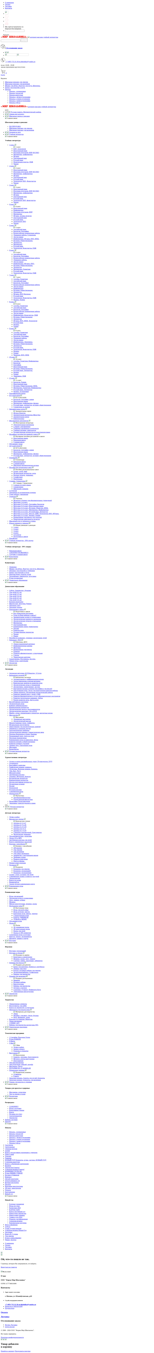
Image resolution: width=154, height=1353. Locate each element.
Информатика (18, 210)
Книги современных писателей (20, 842)
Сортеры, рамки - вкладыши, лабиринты (28, 961)
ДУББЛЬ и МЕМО (20, 919)
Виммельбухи (14, 882)
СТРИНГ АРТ (14, 1023)
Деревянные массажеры (21, 719)
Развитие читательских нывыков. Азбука (28, 698)
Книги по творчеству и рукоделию (21, 1007)
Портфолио (13, 538)
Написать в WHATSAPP (14, 1306)
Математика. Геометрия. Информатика (27, 388)
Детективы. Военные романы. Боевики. (23, 769)
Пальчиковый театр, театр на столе (21, 736)
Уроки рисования (15, 1021)
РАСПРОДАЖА (15, 126)
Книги (11, 1112)
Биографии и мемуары (17, 765)
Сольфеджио (18, 477)
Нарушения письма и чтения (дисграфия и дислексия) (32, 689)
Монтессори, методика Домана (20, 604)
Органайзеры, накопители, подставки (22, 576)
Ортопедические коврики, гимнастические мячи (26, 732)
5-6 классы (17, 535)
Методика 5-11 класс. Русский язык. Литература (30, 512)
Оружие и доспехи (20, 988)
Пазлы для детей (19, 931)
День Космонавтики (16, 1062)
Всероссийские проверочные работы (26, 233)
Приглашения (18, 1061)
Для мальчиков (18, 852)
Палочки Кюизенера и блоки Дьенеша (23, 734)
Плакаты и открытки (20, 1051)
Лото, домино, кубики (17, 900)
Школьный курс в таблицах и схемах (22, 521)
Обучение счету (15, 605)
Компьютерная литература (18, 780)
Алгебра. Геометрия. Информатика (25, 361)
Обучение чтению (15, 607)
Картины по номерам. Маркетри (20, 1019)
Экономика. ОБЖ (19, 376)
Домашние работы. (20, 260)
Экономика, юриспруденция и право (22, 803)
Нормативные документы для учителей (27, 517)
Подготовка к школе (20, 536)
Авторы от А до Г (19, 823)
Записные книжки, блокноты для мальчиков (25, 1080)
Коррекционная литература (19, 707)
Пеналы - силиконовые (17, 91)
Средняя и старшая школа (18, 554)
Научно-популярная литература (20, 782)
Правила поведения (20, 859)
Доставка (8, 6)
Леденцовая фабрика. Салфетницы (25, 972)
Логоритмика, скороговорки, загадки (26, 687)
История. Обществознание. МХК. (25, 386)
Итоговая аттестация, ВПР (22, 212)
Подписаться (9, 1308)
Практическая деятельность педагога (26, 519)
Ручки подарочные (16, 578)
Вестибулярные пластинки (18, 702)
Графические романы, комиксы (20, 767)
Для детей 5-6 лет (15, 600)
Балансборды (14, 749)
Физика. (16, 324)
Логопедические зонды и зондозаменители (24, 709)
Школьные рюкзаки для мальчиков (21, 130)
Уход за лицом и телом (17, 1094)
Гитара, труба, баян (20, 471)
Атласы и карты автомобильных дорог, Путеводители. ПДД (30, 761)
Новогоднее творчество (17, 1213)
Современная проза (16, 791)
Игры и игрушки (15, 1108)
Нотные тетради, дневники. (23, 475)
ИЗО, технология (19, 149)
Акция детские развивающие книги (22, 884)
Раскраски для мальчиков (22, 873)
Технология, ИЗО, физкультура (24, 200)
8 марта (16, 1076)
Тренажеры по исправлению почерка (22, 492)
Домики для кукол (20, 968)
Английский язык (19, 229)
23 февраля (17, 1074)
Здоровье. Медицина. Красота (20, 776)
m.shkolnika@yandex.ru (27, 61)
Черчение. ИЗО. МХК (21, 355)
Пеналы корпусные (16, 95)
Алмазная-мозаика (15, 1221)
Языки (15, 636)
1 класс (16, 527)
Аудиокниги (13, 763)
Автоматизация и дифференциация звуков (28, 679)
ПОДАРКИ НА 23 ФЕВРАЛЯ (20, 1068)
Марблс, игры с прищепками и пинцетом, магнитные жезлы (31, 713)
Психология (13, 788)
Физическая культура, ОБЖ (23, 162)
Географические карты (17, 393)
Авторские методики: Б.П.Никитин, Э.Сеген (25, 673)
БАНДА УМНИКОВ (20, 917)
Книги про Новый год (17, 1211)
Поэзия (11, 786)
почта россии (10, 1327)
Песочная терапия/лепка (18, 738)
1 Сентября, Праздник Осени (19, 1037)
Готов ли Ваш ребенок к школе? (24, 615)
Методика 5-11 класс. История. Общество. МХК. (30, 508)
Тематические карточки (21, 657)
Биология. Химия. (19, 382)
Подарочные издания (16, 784)
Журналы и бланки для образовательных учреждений (32, 500)
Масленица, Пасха (15, 1066)
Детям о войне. (18, 1047)
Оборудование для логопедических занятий (25, 727)
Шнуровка (13, 747)
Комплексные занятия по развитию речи (27, 683)
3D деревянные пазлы (21, 927)
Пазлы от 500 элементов (22, 933)
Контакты (8, 8)
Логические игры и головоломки (21, 898)
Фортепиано (17, 479)
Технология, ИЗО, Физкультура (24, 181)
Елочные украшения (16, 1204)
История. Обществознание (22, 317)
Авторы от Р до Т (19, 829)
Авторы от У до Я (19, 830)
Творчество (13, 1118)
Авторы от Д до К (19, 825)
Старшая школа (18, 442)
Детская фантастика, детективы (20, 836)
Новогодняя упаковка (17, 1215)
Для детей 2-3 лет (15, 594)
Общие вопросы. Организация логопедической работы (33, 692)
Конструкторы (18, 984)
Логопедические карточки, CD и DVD (23, 711)
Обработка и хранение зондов (20, 728)
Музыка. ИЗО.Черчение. (22, 294)
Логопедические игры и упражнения (26, 685)
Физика (16, 372)
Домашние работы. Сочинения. (24, 235)
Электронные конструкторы (23, 991)
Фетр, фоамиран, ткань (21, 1017)
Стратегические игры (21, 915)
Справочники (18, 487)
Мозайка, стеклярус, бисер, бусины (26, 1015)
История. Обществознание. (23, 241)
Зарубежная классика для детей (20, 840)
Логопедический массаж (22, 721)
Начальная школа (19, 440)
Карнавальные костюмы (18, 1223)
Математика (17, 214)
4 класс (16, 533)
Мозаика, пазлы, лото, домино (24, 959)
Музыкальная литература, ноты (24, 473)
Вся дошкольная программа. (23, 613)
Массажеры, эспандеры (17, 1092)
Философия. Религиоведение (19, 801)
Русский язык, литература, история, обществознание (32, 405)
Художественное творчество (23, 632)
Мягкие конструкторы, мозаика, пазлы (23, 904)
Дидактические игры (16, 704)
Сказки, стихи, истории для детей (21, 874)
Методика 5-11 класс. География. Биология (28, 504)
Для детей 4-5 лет (15, 598)
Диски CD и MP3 (15, 838)
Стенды (16, 655)
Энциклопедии (14, 878)
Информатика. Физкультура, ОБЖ (25, 315)
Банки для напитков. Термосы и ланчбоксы (28, 967)
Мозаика (12, 902)
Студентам (13, 491)
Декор (15, 1014)
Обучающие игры (15, 921)
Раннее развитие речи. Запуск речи (26, 700)
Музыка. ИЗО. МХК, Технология (25, 321)
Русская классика (15, 790)
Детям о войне (14, 817)
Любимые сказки (19, 857)
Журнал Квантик (19, 413)
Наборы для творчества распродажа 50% (23, 1025)
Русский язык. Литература (22, 390)
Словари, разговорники (21, 426)
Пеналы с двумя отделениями (19, 97)
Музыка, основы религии (22, 216)
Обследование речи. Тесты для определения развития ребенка (35, 690)
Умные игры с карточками (18, 661)
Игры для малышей (16, 896)
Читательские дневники (22, 834)
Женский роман (15, 773)
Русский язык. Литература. (23, 370)
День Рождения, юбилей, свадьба (21, 1064)
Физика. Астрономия (21, 391)
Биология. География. (21, 231)
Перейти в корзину (7, 1351)
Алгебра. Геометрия (20, 279)
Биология (16, 363)
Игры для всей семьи (20, 910)
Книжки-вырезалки (16, 602)
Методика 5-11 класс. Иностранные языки (28, 506)
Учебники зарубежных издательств (26, 428)
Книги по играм (15, 880)
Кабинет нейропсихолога (18, 705)
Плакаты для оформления (18, 1219)
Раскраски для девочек (21, 869)
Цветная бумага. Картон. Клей (20, 574)
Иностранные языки (20, 401)
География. (17, 365)
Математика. (18, 244)
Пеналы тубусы (14, 102)
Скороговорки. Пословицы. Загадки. (22, 659)
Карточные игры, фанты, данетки (25, 913)
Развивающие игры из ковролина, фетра (23, 740)
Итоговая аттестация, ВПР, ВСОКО (26, 152)
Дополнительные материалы (23, 425)
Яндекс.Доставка (11, 1325)
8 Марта (12, 1041)
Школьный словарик (20, 489)
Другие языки (18, 237)
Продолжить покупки (22, 1351)
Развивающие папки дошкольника (25, 626)
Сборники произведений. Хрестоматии (27, 832)
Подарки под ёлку (15, 1114)
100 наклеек (17, 848)
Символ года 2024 (15, 1217)
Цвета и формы (18, 861)
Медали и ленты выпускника (23, 1059)
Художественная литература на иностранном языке (31, 432)
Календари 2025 (15, 1208)
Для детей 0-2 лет (15, 592)
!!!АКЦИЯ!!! (13, 1106)
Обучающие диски (16, 444)
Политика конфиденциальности (12, 1337)
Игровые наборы (19, 982)
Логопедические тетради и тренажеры (27, 621)
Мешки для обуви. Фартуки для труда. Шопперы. (27, 569)
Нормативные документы (22, 649)
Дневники (13, 567)
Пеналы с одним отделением (19, 99)
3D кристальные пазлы (21, 929)
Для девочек (17, 850)
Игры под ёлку (14, 1206)
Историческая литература (18, 778)
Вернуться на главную (9, 1267)
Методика (17, 648)
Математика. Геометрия (21, 269)
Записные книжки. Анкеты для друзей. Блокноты (27, 1078)
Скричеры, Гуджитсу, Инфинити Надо (27, 990)
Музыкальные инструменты (19, 725)
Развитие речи (18, 630)
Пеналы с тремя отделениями (19, 101)
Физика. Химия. (19, 300)
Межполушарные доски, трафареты (22, 723)
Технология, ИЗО (19, 221)
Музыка (16, 156)
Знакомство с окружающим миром (25, 855)
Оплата (7, 4)
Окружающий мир (20, 158)
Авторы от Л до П (19, 827)
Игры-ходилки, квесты (21, 912)
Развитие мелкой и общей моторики (22, 742)
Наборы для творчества (21, 974)
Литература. (17, 242)
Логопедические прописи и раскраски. (27, 619)
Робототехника (18, 419)
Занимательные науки (21, 417)
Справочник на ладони (21, 407)
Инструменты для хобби (18, 1006)
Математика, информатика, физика (26, 403)
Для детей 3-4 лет (15, 596)
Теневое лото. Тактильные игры (20, 745)
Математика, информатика (23, 154)
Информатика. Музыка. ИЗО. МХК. (26, 239)
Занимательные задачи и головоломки (27, 617)
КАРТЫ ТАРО (14, 1210)
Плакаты (16, 651)
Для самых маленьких (21, 853)
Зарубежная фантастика (21, 797)
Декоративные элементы (18, 1004)
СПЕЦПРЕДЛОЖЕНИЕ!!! (18, 552)
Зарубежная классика (16, 775)
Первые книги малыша (17, 863)
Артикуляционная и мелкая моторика (26, 681)
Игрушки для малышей (17, 951)
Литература (17, 267)
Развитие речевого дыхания (19, 743)
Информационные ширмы (22, 646)
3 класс (16, 531)
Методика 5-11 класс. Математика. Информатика (31, 510)
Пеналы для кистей (16, 93)
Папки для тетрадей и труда (19, 572)
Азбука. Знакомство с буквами (20, 590)
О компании (9, 2)
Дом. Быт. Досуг (15, 771)
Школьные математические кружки (26, 465)
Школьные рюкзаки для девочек (20, 128)
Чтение (16, 164)
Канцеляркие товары (16, 1110)
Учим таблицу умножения (18, 494)
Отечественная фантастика (23, 799)
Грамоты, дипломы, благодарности (25, 1057)
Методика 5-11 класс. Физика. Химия (26, 515)
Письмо (16, 628)
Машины (16, 980)
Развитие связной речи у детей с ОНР (26, 694)
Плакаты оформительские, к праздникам (28, 653)
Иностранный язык (20, 151)
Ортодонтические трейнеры (19, 730)
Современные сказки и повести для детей (24, 876)
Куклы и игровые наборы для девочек (27, 970)
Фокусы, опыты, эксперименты (20, 936)
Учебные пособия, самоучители (24, 430)
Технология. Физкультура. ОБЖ (24, 248)
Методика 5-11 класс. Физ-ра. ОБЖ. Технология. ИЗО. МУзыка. (36, 513)
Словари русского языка (22, 485)
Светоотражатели (15, 1116)
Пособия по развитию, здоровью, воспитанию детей (28, 638)
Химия (15, 326)
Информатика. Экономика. (23, 342)
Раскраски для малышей (22, 871)
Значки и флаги (19, 1049)
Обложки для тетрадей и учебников (22, 571)
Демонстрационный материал (24, 644)
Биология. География (20, 283)
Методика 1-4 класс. (20, 502)
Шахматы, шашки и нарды (18, 938)
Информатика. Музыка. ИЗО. (23, 263)
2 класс (16, 529)
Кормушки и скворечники (22, 957)
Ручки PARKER (15, 1039)
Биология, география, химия (23, 399)
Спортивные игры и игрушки (20, 935)
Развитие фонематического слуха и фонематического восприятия (36, 696)
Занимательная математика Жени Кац (26, 415)
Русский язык (18, 160)
